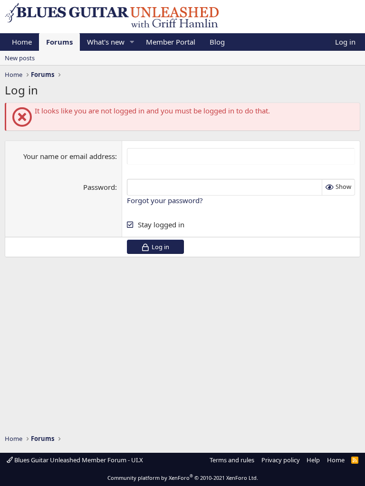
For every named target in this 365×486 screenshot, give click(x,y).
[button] (132, 42)
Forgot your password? (165, 200)
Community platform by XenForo (182, 477)
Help (313, 460)
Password (99, 187)
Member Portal (170, 42)
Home (22, 42)
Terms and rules (232, 460)
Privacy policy (280, 460)
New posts (20, 58)
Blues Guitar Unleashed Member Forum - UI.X (78, 460)
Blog (217, 42)
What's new (106, 42)
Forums (59, 42)
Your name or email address (69, 156)
